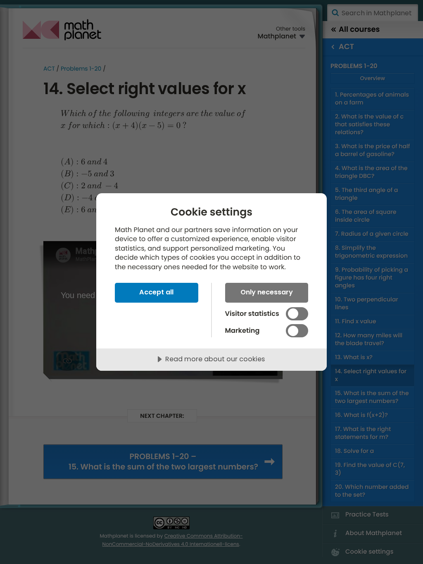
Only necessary (266, 292)
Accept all (156, 292)
